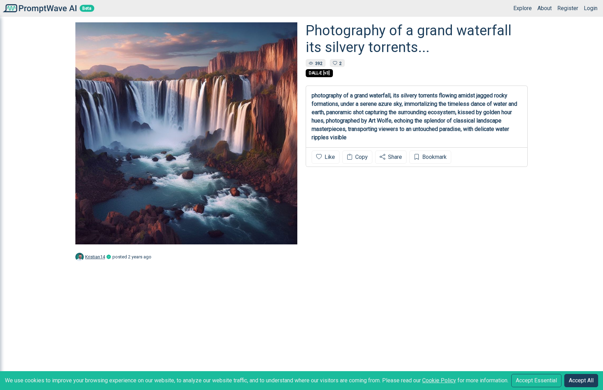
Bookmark (434, 157)
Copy (361, 157)
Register (567, 8)
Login (590, 8)
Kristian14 (95, 256)
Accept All (581, 380)
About (544, 8)
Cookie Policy (439, 380)
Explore (522, 8)
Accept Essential (536, 380)
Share (394, 157)
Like (329, 157)
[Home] (38, 8)
